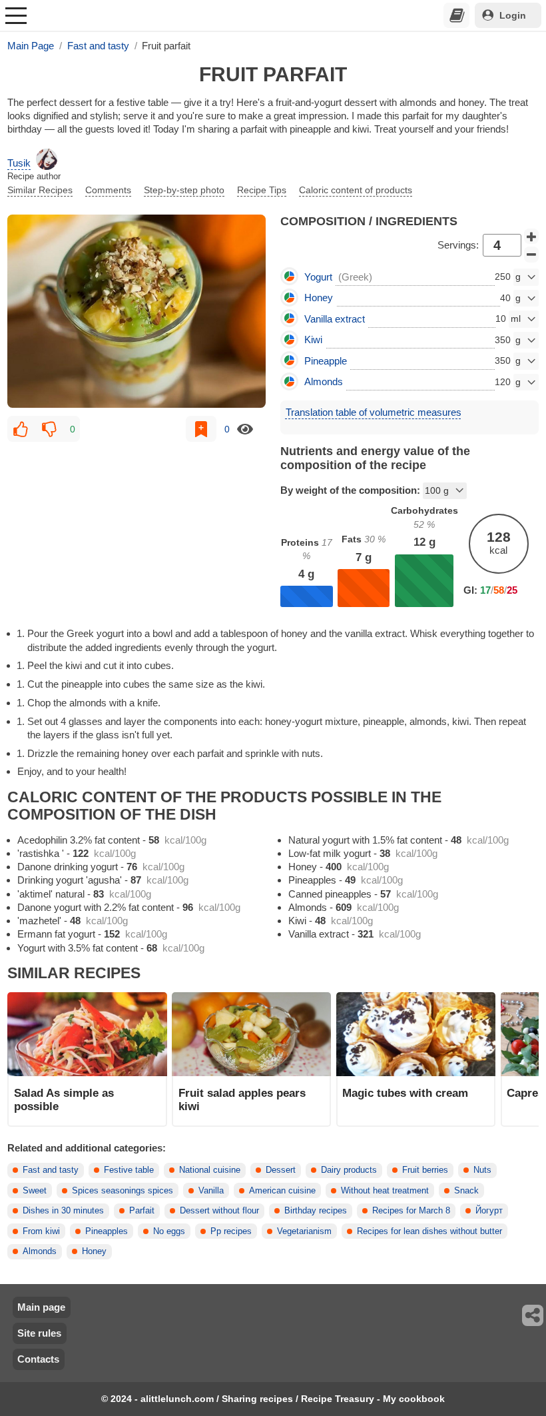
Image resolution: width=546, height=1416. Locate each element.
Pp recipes (231, 1231)
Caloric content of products (355, 190)
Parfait (141, 1210)
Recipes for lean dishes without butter (429, 1231)
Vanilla (211, 1190)
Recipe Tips (261, 190)
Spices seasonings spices (122, 1190)
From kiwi (41, 1231)
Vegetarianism (304, 1231)
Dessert (281, 1170)
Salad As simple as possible (64, 1099)
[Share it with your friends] (533, 1315)
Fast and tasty (51, 1170)
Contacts (38, 1359)
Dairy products (349, 1170)
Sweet (35, 1190)
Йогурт (489, 1210)
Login (512, 15)
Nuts (482, 1170)
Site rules (39, 1333)
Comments (108, 190)
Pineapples (106, 1231)
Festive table (129, 1170)
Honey (94, 1251)
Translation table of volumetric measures (373, 412)
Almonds (40, 1251)
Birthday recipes (315, 1210)
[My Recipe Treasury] (457, 15)
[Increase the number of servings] (531, 237)
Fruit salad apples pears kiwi (242, 1099)
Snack (466, 1190)
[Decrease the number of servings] (531, 255)
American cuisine (282, 1190)
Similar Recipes (40, 190)
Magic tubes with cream (405, 1093)
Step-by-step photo (184, 190)
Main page (41, 1307)
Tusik (19, 163)
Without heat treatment (385, 1190)
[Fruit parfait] (136, 311)
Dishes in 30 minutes (63, 1210)
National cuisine (209, 1170)
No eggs (169, 1231)
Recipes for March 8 (411, 1210)
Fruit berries (425, 1170)
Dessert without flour (219, 1210)
